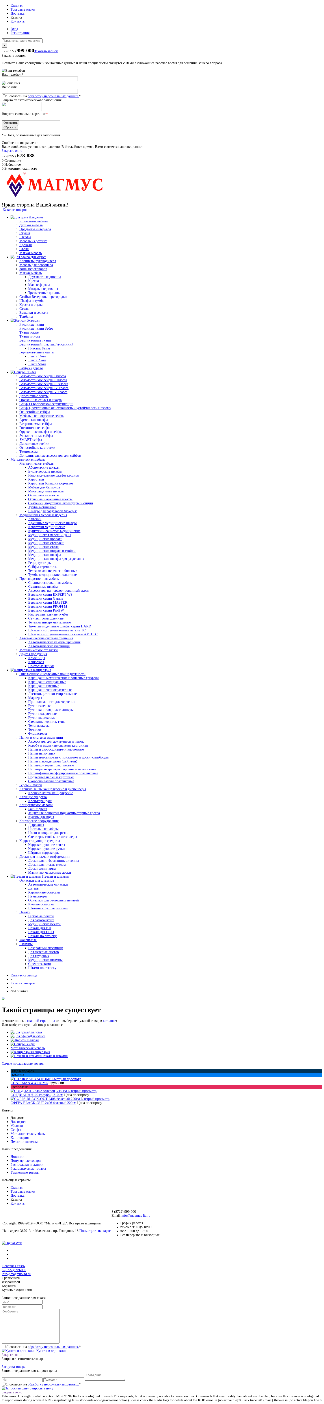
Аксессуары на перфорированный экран (58, 590)
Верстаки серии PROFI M (47, 606)
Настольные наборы (43, 829)
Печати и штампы (54, 1056)
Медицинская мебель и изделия (43, 515)
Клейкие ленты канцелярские (50, 793)
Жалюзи (32, 1040)
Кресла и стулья (31, 304)
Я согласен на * (43, 1347)
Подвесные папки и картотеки (51, 777)
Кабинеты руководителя (37, 261)
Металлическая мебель (36, 463)
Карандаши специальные (47, 682)
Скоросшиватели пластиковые (51, 781)
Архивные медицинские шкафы (52, 523)
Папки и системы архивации (41, 737)
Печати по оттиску (42, 936)
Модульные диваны (43, 289)
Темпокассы (28, 451)
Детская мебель (31, 225)
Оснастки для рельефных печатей (53, 900)
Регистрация (20, 33)
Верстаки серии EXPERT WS (50, 594)
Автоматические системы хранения (46, 638)
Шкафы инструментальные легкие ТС (57, 630)
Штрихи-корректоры (44, 852)
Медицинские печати (44, 924)
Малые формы (39, 285)
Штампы (26, 944)
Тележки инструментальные (49, 622)
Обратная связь (13, 1266)
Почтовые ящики (41, 666)
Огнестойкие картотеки (37, 447)
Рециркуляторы (40, 563)
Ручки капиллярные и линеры (51, 709)
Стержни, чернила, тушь (46, 721)
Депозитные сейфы (33, 396)
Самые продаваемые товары (23, 1063)
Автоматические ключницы (49, 646)
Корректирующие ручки (46, 848)
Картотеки (36, 479)
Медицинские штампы (45, 960)
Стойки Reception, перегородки (43, 296)
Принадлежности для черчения (51, 702)
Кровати (25, 245)
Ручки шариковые (41, 717)
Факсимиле (28, 940)
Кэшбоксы (36, 662)
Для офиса (37, 1036)
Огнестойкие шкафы (44, 495)
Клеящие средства (33, 797)
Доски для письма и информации (44, 856)
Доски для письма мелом (47, 864)
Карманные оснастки (44, 892)
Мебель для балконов (44, 487)
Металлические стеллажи (38, 650)
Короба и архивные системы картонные (58, 745)
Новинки (17, 1156)
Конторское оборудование (39, 821)
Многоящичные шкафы (46, 491)
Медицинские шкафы (44, 555)
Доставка (17, 13)
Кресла (33, 281)
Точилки (34, 729)
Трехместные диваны (44, 293)
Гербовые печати (41, 916)
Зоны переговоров (33, 269)
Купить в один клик (51, 1351)
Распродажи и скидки (27, 1164)
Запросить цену (41, 1388)
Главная (16, 5)
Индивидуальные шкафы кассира (53, 475)
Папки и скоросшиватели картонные (56, 749)
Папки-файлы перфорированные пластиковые (63, 773)
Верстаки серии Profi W (46, 610)
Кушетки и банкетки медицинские (54, 531)
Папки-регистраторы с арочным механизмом (62, 769)
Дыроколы (36, 825)
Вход (14, 29)
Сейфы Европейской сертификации (46, 404)
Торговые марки (23, 9)
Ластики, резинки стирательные (52, 694)
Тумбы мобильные (42, 507)
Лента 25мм (37, 360)
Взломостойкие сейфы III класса (43, 384)
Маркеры (35, 698)
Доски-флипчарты (42, 868)
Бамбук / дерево (31, 368)
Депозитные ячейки (34, 443)
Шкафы (25, 237)
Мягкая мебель (30, 253)
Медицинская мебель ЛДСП (49, 535)
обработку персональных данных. (53, 96)
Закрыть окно (12, 150)
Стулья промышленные (45, 618)
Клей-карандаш (40, 801)
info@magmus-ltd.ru (135, 1215)
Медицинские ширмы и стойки (52, 551)
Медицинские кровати (45, 539)
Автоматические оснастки (48, 884)
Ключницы (36, 658)
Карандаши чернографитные (50, 690)
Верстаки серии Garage (45, 598)
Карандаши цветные (43, 686)
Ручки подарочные (42, 713)
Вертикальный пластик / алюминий (46, 344)
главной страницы (41, 1021)
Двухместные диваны (44, 277)
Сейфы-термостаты (42, 567)
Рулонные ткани (31, 324)
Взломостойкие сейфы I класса (42, 376)
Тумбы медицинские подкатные (52, 574)
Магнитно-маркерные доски (49, 872)
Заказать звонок (46, 51)
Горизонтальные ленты (36, 352)
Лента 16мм (37, 356)
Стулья (24, 233)
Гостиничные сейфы (34, 428)
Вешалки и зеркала (33, 312)
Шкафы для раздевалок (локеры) (52, 511)
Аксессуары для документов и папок (56, 741)
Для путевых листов (43, 952)
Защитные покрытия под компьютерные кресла (64, 813)
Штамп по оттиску (42, 968)
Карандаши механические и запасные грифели (63, 678)
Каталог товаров (15, 210)
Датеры (33, 888)
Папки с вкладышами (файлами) (52, 761)
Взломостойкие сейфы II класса (43, 380)
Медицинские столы (43, 547)
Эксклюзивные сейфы (36, 435)
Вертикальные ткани (35, 340)
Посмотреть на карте (95, 1231)
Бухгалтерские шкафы (45, 471)
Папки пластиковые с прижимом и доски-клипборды (68, 757)
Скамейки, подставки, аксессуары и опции (60, 503)
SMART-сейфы (30, 439)
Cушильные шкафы (43, 586)
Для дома (35, 1032)
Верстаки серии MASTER (47, 602)
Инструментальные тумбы (48, 614)
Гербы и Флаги (30, 785)
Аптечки (34, 519)
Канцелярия (41, 1052)
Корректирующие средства (39, 841)
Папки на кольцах (41, 753)
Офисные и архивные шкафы (50, 499)
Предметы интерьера (35, 229)
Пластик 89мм (39, 348)
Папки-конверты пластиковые (51, 765)
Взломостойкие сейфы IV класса (44, 388)
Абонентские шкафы (44, 467)
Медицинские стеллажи (46, 543)
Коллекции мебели (33, 221)
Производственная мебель (39, 578)
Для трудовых (38, 956)
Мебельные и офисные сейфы (41, 416)
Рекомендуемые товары (28, 1168)
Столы (24, 249)
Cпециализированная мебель (50, 582)
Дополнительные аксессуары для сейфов (50, 455)
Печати (24, 912)
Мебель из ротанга (33, 241)
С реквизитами (39, 964)
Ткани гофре (29, 332)
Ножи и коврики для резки (48, 833)
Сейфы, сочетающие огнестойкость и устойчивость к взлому (65, 408)
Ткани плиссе (29, 336)
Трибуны (26, 316)
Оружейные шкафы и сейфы (40, 432)
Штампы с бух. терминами (48, 908)
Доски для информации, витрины (53, 860)
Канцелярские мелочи (36, 805)
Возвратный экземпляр (45, 948)
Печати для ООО (41, 932)
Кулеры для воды (41, 817)
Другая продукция (33, 654)
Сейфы (30, 1044)
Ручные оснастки (41, 904)
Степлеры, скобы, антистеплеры (52, 837)
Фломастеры (37, 733)
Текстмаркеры (39, 725)
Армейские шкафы (33, 420)
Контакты (18, 21)
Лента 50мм (37, 364)
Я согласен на (43, 96)
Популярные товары (26, 1160)
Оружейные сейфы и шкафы (40, 400)
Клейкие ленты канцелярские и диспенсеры (52, 789)
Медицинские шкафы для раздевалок (56, 559)
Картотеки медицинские (46, 527)
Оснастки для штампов (36, 880)
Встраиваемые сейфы (35, 424)
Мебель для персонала (36, 265)
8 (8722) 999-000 (14, 1270)
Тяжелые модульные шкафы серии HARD (59, 626)
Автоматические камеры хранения (54, 642)
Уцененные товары (25, 1172)
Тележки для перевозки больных (52, 570)
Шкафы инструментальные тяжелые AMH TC (63, 634)
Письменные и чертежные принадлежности (52, 674)
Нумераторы (37, 896)
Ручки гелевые (39, 706)
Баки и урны (37, 809)
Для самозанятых (41, 920)
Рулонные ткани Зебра (36, 328)
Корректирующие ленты (46, 845)
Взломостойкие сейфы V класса (43, 392)
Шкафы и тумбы (31, 300)
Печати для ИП (39, 928)
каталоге (109, 1021)
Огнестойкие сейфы (34, 412)
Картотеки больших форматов (51, 483)
